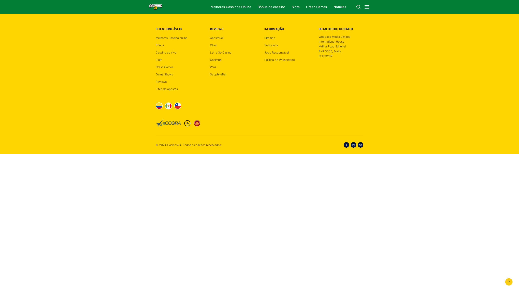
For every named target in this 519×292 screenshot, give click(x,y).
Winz (213, 67)
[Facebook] (346, 145)
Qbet (213, 45)
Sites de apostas (167, 89)
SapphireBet (218, 74)
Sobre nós (271, 45)
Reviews (161, 81)
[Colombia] (159, 105)
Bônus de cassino (271, 7)
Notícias (339, 7)
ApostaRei (216, 38)
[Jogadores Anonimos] (197, 123)
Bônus (160, 45)
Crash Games (316, 7)
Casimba (216, 59)
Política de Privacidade (279, 59)
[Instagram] (353, 145)
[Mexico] (168, 105)
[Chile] (177, 105)
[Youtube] (360, 145)
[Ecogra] (168, 123)
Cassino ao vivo (166, 52)
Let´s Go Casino (220, 52)
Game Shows (164, 74)
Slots (296, 7)
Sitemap (269, 38)
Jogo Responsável (276, 52)
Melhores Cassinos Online (231, 7)
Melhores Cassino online (171, 38)
